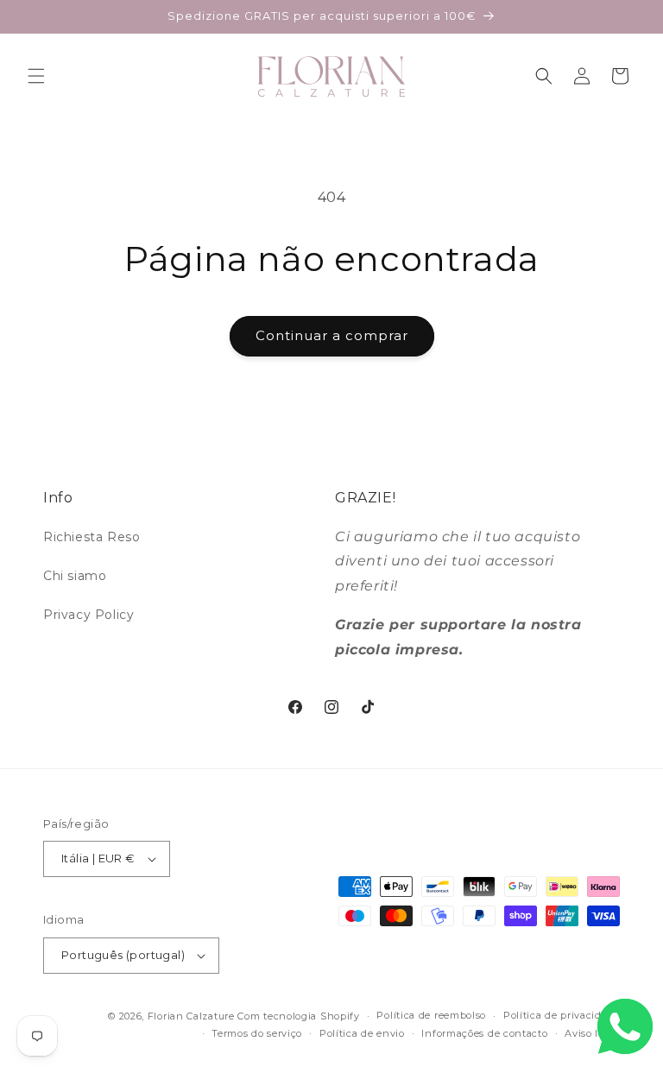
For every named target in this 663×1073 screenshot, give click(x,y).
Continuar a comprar (332, 335)
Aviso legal (592, 1033)
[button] (36, 76)
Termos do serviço (257, 1033)
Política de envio (362, 1033)
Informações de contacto (484, 1033)
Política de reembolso (431, 1015)
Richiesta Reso (91, 537)
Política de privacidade (561, 1015)
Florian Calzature (191, 1016)
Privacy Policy (88, 614)
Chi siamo (74, 576)
